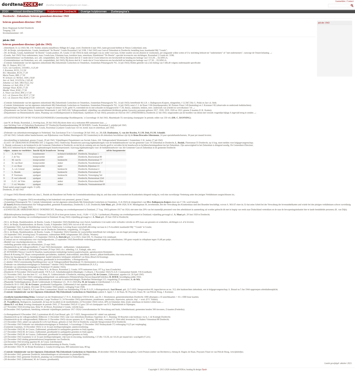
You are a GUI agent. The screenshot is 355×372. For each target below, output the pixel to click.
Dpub (204, 369)
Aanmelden (340, 1)
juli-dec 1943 (323, 22)
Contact (350, 1)
